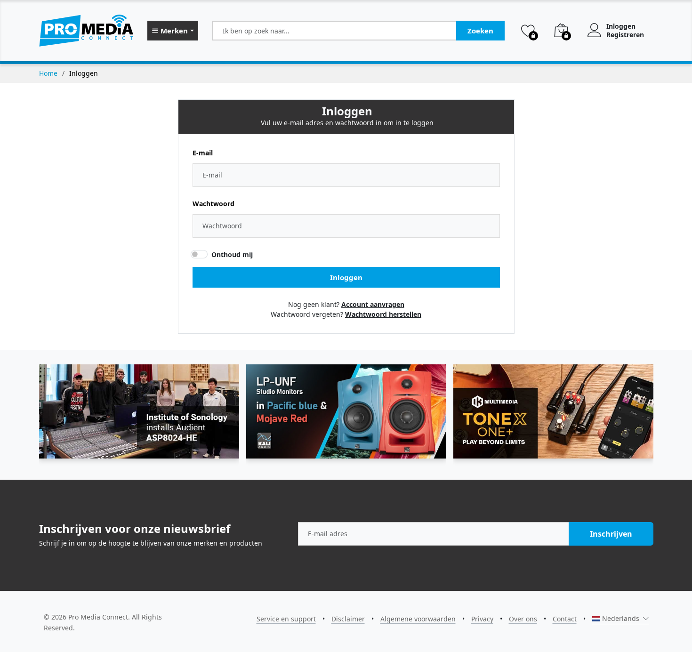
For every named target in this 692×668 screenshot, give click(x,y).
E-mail (203, 153)
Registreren (625, 35)
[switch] (198, 254)
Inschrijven (611, 534)
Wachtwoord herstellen (383, 314)
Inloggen (621, 26)
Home (48, 73)
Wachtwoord (213, 204)
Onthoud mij (232, 254)
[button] (173, 30)
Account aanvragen (372, 304)
